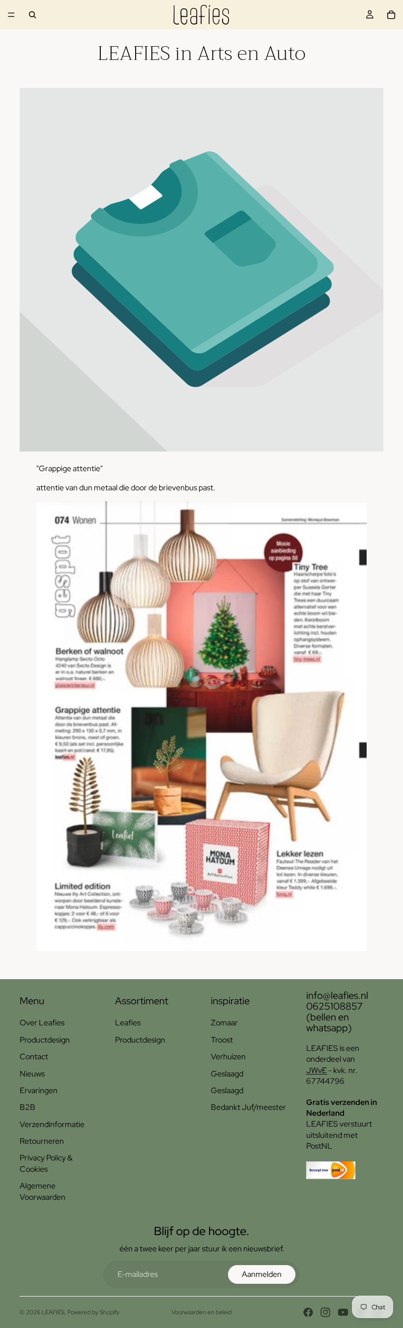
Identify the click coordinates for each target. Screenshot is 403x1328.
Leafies (128, 1022)
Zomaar (224, 1022)
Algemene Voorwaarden (42, 1191)
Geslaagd (227, 1074)
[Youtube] (343, 1312)
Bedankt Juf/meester (248, 1107)
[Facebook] (308, 1312)
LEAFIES (53, 1312)
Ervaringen (39, 1090)
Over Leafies (42, 1022)
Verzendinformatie (52, 1124)
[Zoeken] (32, 15)
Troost (222, 1040)
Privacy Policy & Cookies (46, 1163)
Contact (34, 1056)
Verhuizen (228, 1056)
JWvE (316, 1070)
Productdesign (45, 1040)
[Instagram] (325, 1312)
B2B (27, 1107)
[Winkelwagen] (391, 15)
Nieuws (32, 1074)
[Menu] (11, 14)
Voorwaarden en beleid (201, 1312)
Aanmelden (262, 1274)
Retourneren (42, 1141)
